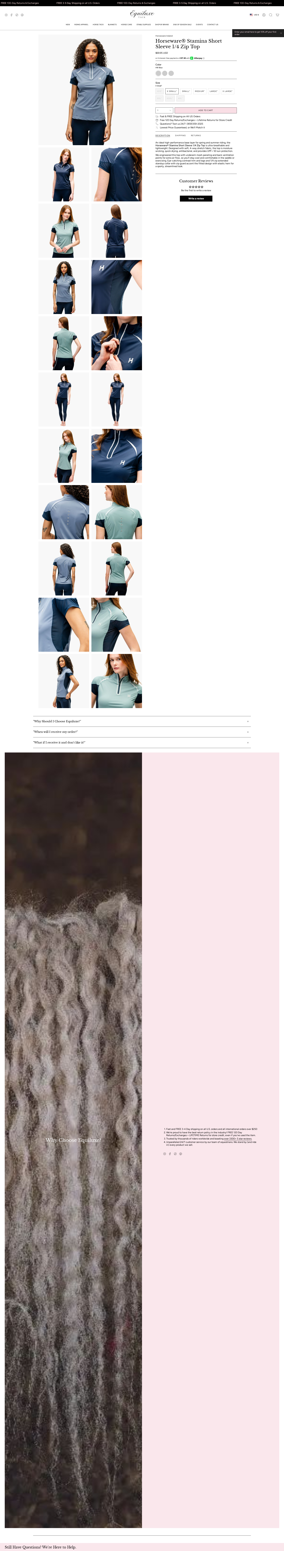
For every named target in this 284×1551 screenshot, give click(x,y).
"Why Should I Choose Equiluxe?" (57, 721)
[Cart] (277, 14)
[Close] (281, 33)
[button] (81, 24)
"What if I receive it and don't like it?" (59, 742)
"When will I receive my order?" (55, 732)
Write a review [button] (196, 198)
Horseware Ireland (164, 36)
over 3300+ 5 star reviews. (238, 1138)
